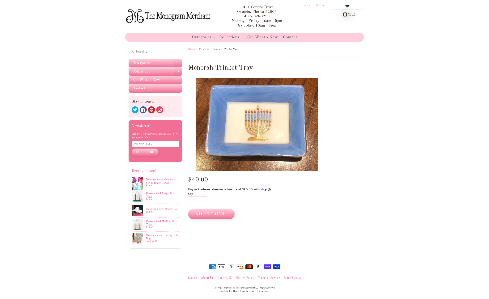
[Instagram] (159, 109)
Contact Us (224, 278)
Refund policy (292, 278)
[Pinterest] (151, 109)
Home (191, 49)
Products (204, 49)
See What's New (262, 37)
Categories (204, 38)
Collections (231, 38)
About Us (207, 278)
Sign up (320, 5)
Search (192, 278)
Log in (307, 5)
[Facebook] (143, 109)
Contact (290, 37)
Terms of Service (269, 278)
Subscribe (145, 152)
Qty (190, 194)
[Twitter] (135, 109)
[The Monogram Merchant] (169, 16)
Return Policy (245, 278)
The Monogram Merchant (243, 288)
